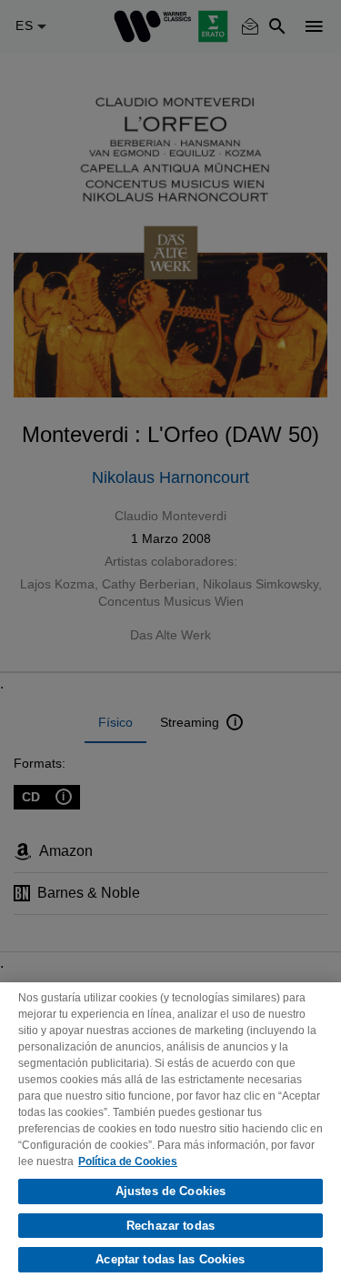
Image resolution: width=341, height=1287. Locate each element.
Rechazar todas (170, 1225)
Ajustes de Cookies (170, 1191)
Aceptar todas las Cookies (170, 1259)
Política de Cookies (127, 1161)
